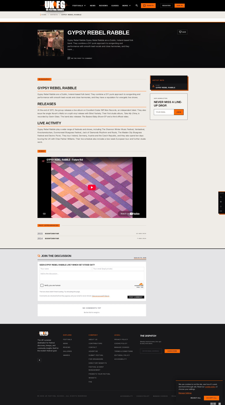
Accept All (211, 398)
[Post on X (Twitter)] (220, 197)
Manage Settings (185, 393)
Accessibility (120, 359)
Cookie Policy (120, 343)
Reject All (196, 398)
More (126, 5)
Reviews (103, 6)
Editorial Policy (122, 355)
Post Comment (135, 297)
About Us (93, 339)
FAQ (90, 382)
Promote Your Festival (99, 374)
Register (166, 5)
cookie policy (210, 387)
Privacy (175, 396)
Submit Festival (96, 355)
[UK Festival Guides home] (48, 334)
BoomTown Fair (52, 234)
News (93, 6)
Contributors (95, 343)
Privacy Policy (121, 339)
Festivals (79, 5)
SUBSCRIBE (172, 351)
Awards (66, 355)
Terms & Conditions (123, 351)
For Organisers (96, 359)
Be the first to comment (80, 58)
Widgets (92, 378)
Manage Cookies (121, 347)
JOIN (178, 112)
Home (44, 15)
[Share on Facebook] (220, 201)
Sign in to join (140, 258)
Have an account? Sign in (100, 296)
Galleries (67, 351)
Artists (54, 15)
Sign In (180, 5)
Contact (93, 347)
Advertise (93, 351)
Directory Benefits (98, 363)
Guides (115, 6)
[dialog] (199, 391)
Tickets (148, 5)
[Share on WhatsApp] (220, 206)
